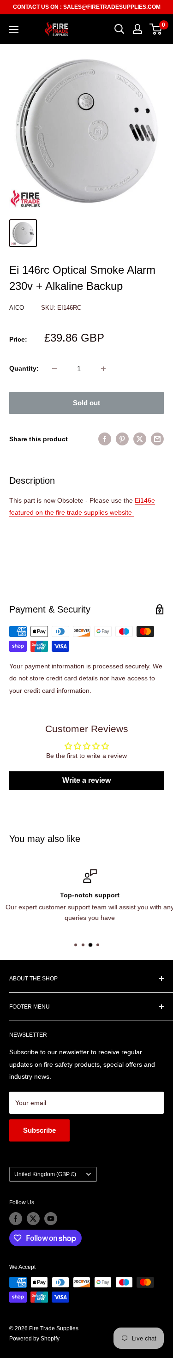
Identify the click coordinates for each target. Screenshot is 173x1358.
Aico (17, 307)
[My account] (137, 29)
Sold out (86, 403)
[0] (156, 29)
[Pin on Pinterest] (122, 439)
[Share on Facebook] (104, 439)
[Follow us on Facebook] (15, 1218)
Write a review (86, 780)
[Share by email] (157, 439)
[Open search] (119, 29)
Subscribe (39, 1130)
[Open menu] (13, 29)
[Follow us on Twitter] (33, 1218)
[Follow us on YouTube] (50, 1218)
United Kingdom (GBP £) (45, 1174)
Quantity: (24, 368)
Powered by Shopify (34, 1338)
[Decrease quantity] (54, 369)
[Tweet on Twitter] (139, 439)
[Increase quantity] (103, 369)
